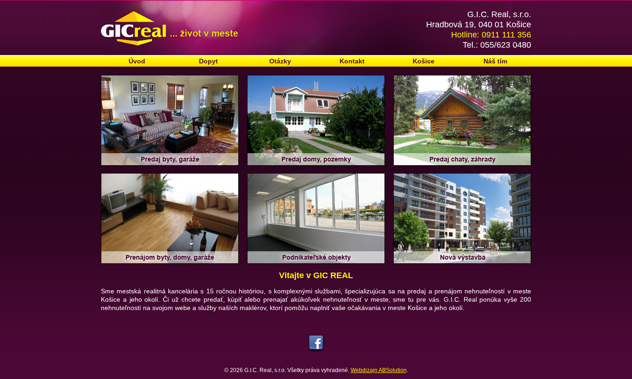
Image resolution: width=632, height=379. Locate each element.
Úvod (137, 61)
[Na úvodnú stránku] (316, 27)
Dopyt (208, 61)
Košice (423, 61)
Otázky (280, 61)
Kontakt (352, 61)
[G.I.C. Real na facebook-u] (316, 362)
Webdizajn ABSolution (379, 370)
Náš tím (495, 61)
